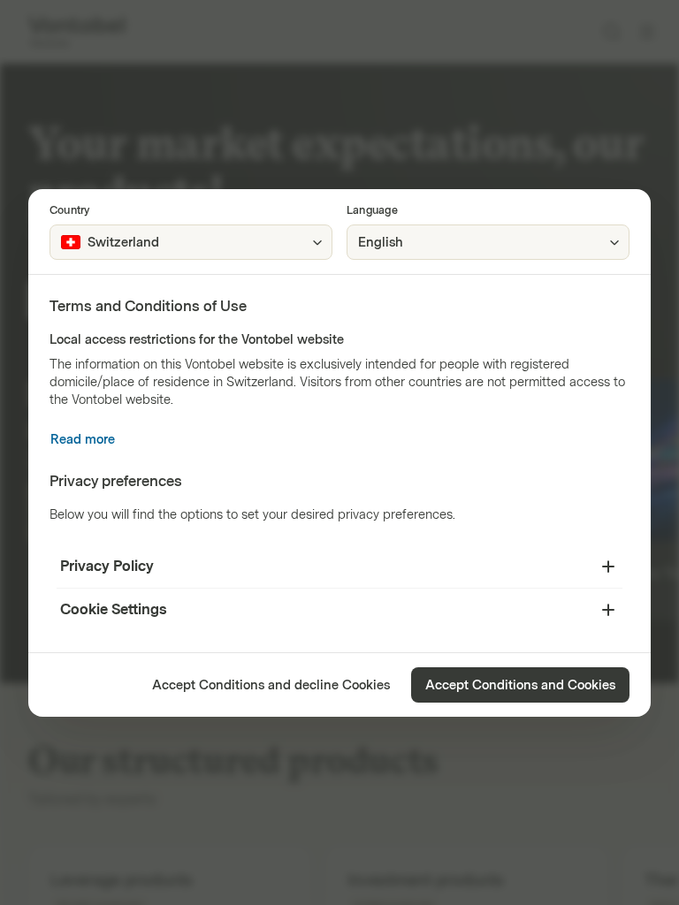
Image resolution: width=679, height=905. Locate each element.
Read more (82, 439)
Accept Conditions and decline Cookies (271, 685)
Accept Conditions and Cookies (520, 685)
